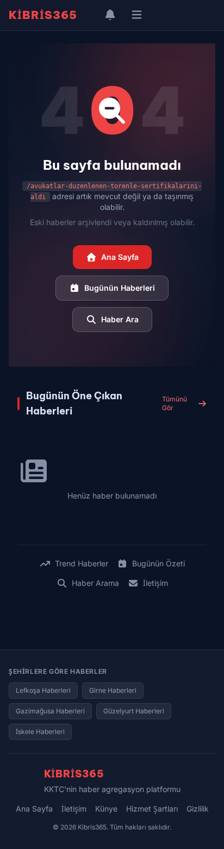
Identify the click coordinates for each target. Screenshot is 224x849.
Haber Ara (120, 319)
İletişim (155, 583)
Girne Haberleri (112, 690)
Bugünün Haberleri (119, 287)
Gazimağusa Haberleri (50, 711)
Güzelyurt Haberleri (133, 711)
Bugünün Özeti (158, 563)
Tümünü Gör (174, 403)
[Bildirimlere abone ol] (110, 15)
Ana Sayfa (120, 256)
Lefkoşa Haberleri (43, 690)
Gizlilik (197, 808)
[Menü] (137, 15)
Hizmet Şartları (152, 808)
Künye (106, 808)
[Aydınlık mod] (90, 15)
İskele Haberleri (40, 731)
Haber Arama (95, 583)
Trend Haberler (81, 563)
